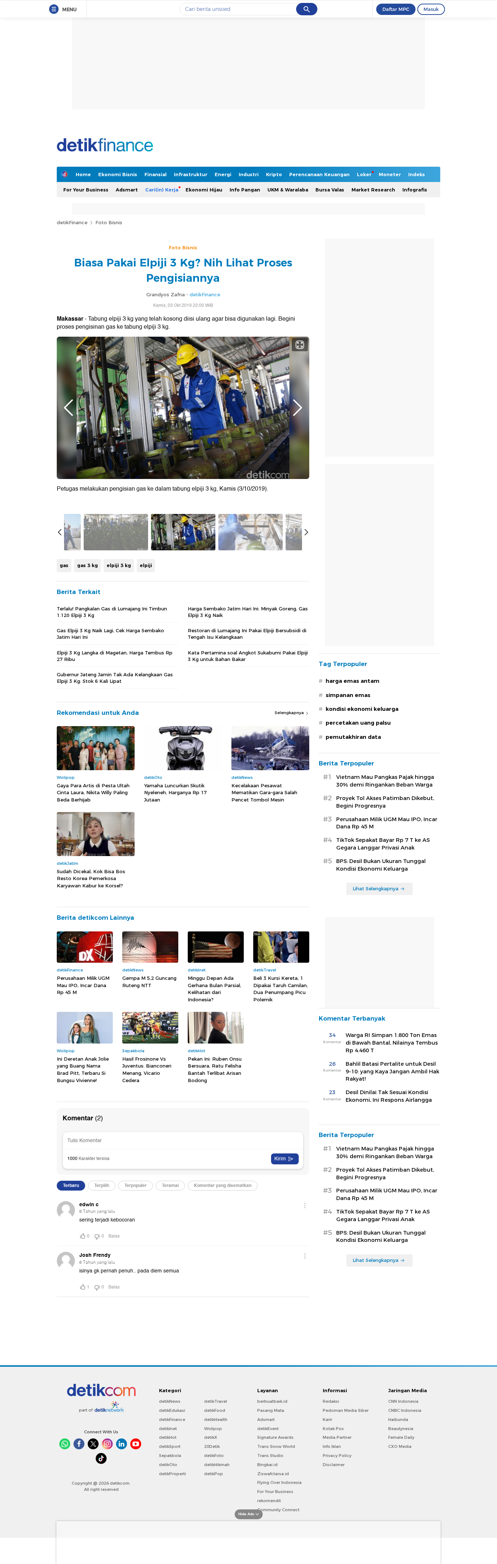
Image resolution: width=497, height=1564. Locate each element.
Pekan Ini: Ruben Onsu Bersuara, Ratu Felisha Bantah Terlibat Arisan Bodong (215, 1069)
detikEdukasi (172, 1410)
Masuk (431, 9)
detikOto (168, 1464)
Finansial (155, 174)
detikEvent (268, 1428)
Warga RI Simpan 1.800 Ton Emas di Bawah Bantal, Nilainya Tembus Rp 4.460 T (392, 1043)
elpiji (146, 565)
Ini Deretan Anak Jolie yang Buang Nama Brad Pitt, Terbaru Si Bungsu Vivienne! (83, 1069)
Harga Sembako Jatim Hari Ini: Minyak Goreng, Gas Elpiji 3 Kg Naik (248, 612)
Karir (327, 1419)
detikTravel (215, 1401)
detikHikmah (217, 1464)
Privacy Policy (337, 1455)
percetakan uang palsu (358, 723)
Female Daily (401, 1437)
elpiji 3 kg (119, 565)
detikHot (167, 1437)
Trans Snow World (276, 1446)
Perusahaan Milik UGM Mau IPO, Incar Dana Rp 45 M (83, 985)
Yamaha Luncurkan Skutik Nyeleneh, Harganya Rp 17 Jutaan (175, 793)
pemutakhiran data (353, 737)
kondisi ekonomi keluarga (362, 709)
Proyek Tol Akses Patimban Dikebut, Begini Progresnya (385, 802)
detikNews (169, 1401)
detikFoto (214, 1455)
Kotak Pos (333, 1428)
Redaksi (331, 1401)
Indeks (416, 174)
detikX (210, 1437)
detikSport (169, 1446)
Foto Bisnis (108, 222)
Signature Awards (275, 1437)
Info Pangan (245, 190)
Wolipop (213, 1428)
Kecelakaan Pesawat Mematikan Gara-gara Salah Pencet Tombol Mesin (264, 793)
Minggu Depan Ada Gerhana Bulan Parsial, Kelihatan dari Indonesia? (214, 988)
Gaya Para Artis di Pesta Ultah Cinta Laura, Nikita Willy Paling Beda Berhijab (93, 793)
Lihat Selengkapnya (375, 888)
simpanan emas (348, 695)
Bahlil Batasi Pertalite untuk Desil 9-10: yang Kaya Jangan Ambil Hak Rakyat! (392, 1071)
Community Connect (278, 1509)
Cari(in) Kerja (161, 190)
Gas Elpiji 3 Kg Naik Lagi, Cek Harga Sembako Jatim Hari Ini (110, 633)
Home (83, 174)
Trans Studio (270, 1455)
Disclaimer (334, 1464)
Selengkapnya (290, 712)
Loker (364, 174)
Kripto (274, 174)
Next (297, 407)
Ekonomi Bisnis (117, 174)
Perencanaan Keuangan (319, 174)
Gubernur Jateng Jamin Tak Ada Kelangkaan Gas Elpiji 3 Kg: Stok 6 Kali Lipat (115, 678)
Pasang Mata (270, 1410)
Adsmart (127, 190)
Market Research (373, 190)
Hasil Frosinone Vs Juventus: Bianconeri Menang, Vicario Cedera (146, 1069)
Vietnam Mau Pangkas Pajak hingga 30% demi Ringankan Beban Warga (385, 781)
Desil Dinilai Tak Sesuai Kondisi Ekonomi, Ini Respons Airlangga (389, 1096)
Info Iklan (332, 1446)
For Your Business (85, 190)
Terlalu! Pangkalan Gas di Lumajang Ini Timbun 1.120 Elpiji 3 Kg (112, 612)
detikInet (168, 1428)
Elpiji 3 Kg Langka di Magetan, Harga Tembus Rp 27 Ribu (114, 656)
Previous (68, 407)
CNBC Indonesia (404, 1410)
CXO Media (399, 1446)
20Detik (212, 1446)
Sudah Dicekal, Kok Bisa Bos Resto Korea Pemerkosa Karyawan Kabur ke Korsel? (91, 878)
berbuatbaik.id (272, 1401)
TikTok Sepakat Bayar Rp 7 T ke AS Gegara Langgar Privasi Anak (383, 844)
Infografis (414, 190)
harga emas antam (352, 681)
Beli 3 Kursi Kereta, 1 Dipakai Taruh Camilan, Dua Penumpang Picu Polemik (280, 988)
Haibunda (398, 1419)
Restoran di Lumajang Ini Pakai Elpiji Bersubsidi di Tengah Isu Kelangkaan (247, 633)
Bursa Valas (329, 190)
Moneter (390, 174)
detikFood (214, 1410)
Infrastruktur (190, 174)
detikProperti (172, 1473)
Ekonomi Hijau (204, 190)
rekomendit (269, 1500)
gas (64, 565)
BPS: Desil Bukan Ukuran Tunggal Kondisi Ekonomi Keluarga (381, 865)
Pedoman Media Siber (346, 1410)
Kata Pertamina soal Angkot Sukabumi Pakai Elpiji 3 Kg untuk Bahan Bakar (248, 656)
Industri (249, 174)
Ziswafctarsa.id (273, 1473)
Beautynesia (400, 1428)
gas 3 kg (87, 565)
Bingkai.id (267, 1464)
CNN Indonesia (403, 1401)
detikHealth (215, 1419)
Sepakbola (170, 1455)
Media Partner (337, 1437)
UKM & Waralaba (287, 190)
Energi (223, 174)
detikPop (213, 1473)
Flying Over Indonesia (279, 1482)
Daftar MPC (395, 9)
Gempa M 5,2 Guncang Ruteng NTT (149, 981)
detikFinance (72, 222)
